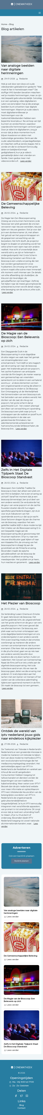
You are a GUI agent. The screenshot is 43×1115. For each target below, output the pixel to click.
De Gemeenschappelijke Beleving (20, 956)
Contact (21, 1108)
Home (4, 24)
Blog (11, 24)
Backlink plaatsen (21, 861)
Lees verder (13, 917)
